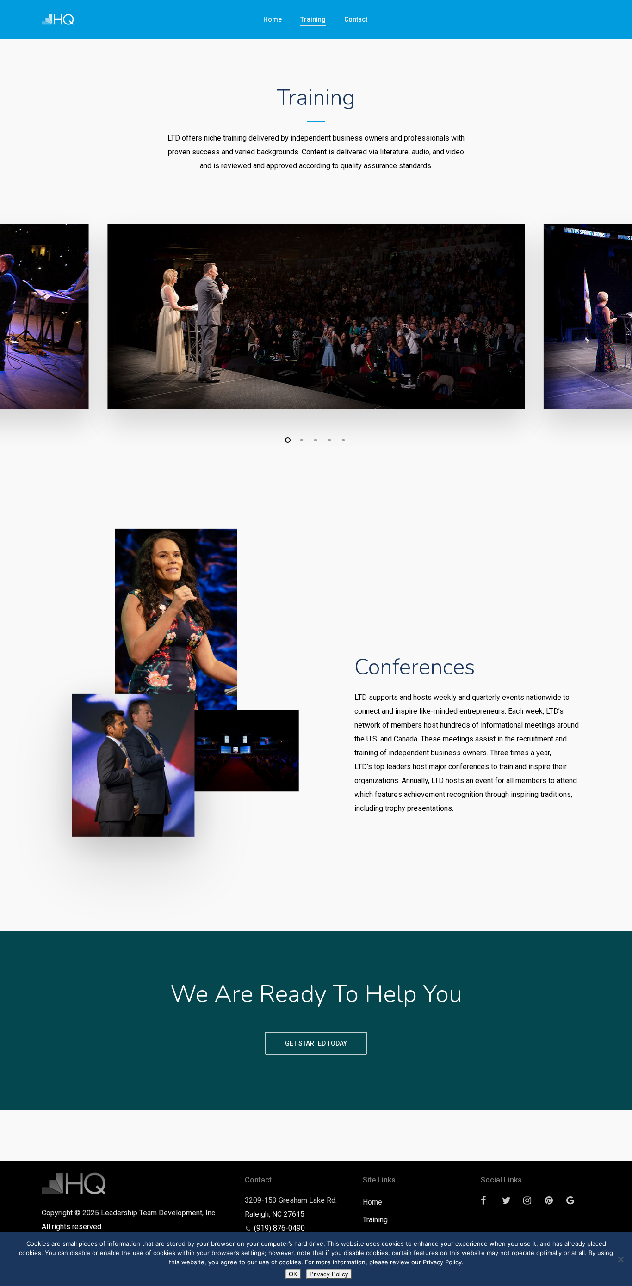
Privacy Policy (329, 1274)
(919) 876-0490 (279, 1228)
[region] (316, 316)
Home (372, 1202)
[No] (620, 1259)
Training (375, 1219)
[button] (316, 1043)
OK (293, 1274)
